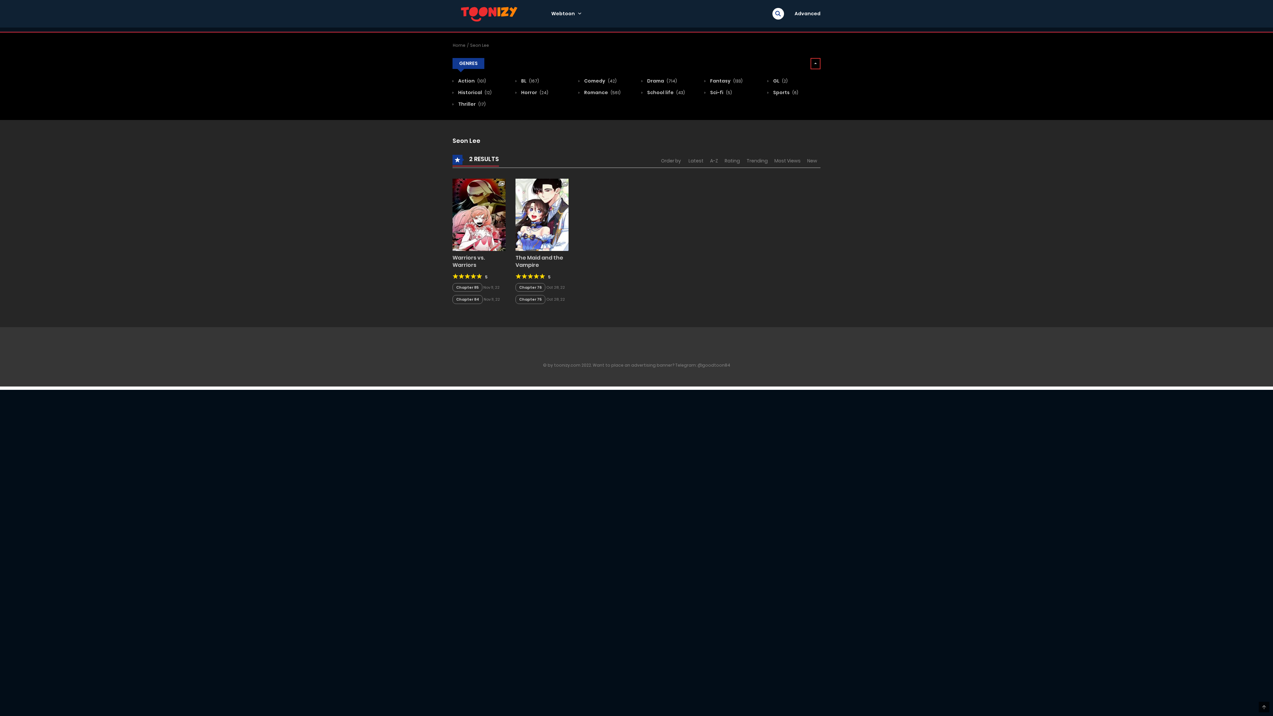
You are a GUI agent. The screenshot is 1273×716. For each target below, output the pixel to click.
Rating (732, 160)
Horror (534, 92)
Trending (757, 160)
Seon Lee (479, 45)
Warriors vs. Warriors (469, 261)
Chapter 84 (467, 299)
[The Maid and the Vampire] (542, 214)
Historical (474, 92)
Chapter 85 (467, 287)
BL (529, 81)
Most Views (787, 160)
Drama (661, 81)
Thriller (471, 104)
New (812, 160)
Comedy (600, 81)
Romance (602, 92)
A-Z (714, 160)
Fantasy (726, 81)
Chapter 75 (530, 299)
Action (471, 81)
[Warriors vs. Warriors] (479, 214)
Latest (696, 160)
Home (459, 45)
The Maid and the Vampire (539, 261)
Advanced (807, 13)
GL (780, 81)
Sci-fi (720, 92)
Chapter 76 (530, 287)
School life (665, 92)
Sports (785, 92)
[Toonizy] (491, 13)
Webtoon (563, 13)
